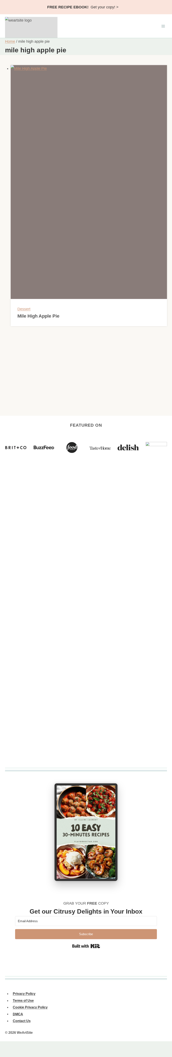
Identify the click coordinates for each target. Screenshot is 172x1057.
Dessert (23, 309)
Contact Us (22, 1021)
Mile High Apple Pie (38, 316)
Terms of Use (23, 1000)
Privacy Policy (24, 993)
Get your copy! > (83, 7)
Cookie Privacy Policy (30, 1007)
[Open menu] (163, 26)
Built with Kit (86, 946)
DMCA (18, 1014)
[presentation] (89, 182)
